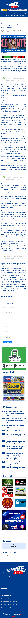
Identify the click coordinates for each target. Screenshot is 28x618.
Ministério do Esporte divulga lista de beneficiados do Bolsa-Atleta (15, 413)
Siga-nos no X (5, 598)
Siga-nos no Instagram (7, 607)
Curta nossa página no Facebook (9, 604)
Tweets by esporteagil (6, 555)
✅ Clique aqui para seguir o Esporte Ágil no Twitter (13, 79)
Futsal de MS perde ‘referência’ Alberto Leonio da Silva (15, 468)
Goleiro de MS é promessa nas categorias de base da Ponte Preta (15, 436)
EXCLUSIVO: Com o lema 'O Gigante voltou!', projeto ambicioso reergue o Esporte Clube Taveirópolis (15, 456)
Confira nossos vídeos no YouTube (10, 601)
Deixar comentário (8, 342)
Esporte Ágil (11, 613)
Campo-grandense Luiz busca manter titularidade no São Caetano (15, 448)
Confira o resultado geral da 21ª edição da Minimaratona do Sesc (16, 420)
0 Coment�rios (11, 32)
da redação (4, 30)
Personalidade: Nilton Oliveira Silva (15, 426)
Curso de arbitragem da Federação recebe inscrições (15, 463)
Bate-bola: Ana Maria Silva (14, 431)
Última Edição (20, 402)
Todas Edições (7, 402)
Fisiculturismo (5, 20)
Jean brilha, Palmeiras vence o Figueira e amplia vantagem (15, 442)
